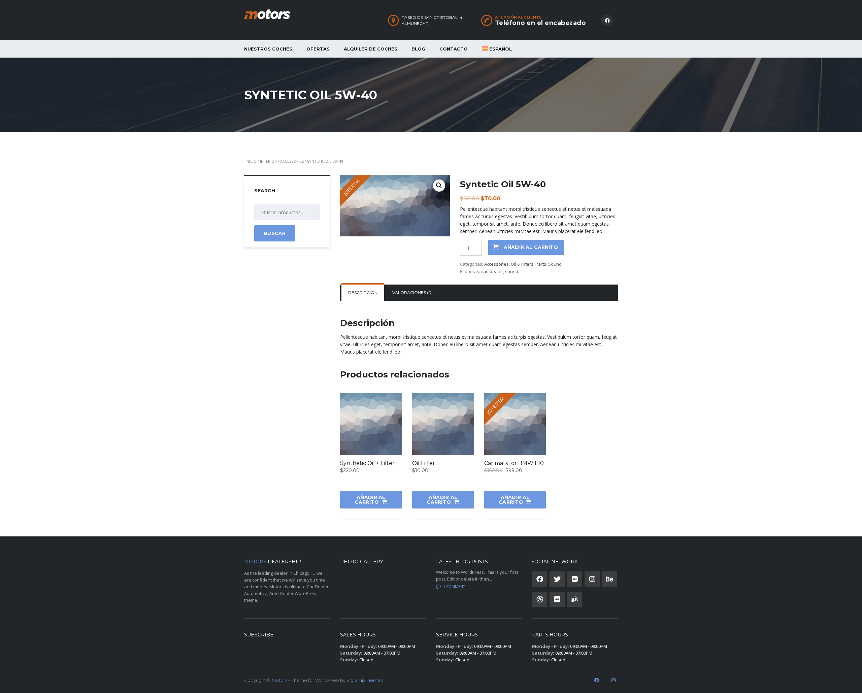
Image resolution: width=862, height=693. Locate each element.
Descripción (362, 292)
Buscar (275, 233)
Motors (279, 680)
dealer (496, 271)
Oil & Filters (522, 264)
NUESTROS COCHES (268, 49)
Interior (268, 161)
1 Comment (454, 586)
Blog (418, 49)
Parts (540, 264)
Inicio (251, 161)
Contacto (453, 49)
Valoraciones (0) (412, 292)
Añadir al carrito (531, 247)
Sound (555, 264)
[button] (439, 185)
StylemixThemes (364, 680)
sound (511, 271)
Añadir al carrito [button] (370, 499)
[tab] (362, 293)
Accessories (292, 161)
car (484, 271)
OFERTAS (318, 49)
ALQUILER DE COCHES (370, 49)
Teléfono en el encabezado (540, 23)
